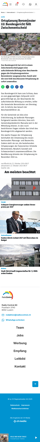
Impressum (25, 405)
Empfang (20, 351)
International (11, 12)
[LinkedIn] (21, 87)
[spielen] (36, 438)
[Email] (12, 87)
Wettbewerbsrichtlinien (20, 408)
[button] (30, 4)
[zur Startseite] (5, 4)
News (3, 12)
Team (20, 327)
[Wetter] (23, 4)
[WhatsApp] (2, 87)
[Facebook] (17, 87)
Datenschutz (15, 405)
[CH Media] (20, 421)
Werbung (20, 343)
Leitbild (20, 358)
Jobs (20, 335)
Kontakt (20, 366)
